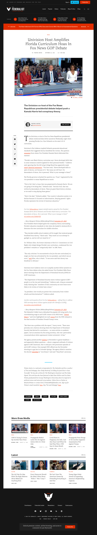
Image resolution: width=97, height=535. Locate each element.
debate (37, 396)
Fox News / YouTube (77, 97)
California (28, 396)
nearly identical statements (33, 167)
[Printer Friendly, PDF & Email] (14, 163)
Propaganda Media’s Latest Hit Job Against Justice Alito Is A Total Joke (38, 441)
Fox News (53, 396)
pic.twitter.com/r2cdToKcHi (32, 305)
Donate (76, 2)
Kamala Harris (63, 396)
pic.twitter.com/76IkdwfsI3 (32, 216)
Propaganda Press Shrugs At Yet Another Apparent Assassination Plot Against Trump (77, 441)
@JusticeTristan (37, 125)
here (41, 385)
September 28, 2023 (60, 221)
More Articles (65, 124)
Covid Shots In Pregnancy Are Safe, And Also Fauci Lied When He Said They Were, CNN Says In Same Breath (58, 442)
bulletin (44, 340)
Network (27, 400)
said (30, 258)
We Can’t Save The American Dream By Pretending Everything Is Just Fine (58, 477)
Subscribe (85, 2)
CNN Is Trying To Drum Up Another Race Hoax (19, 439)
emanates (27, 153)
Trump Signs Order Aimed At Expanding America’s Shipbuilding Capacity (76, 477)
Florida (45, 396)
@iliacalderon (34, 209)
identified (35, 352)
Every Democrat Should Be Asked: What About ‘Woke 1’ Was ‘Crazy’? (38, 476)
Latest (14, 455)
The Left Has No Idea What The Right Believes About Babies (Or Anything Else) (19, 477)
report (53, 317)
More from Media (20, 418)
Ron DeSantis (37, 400)
